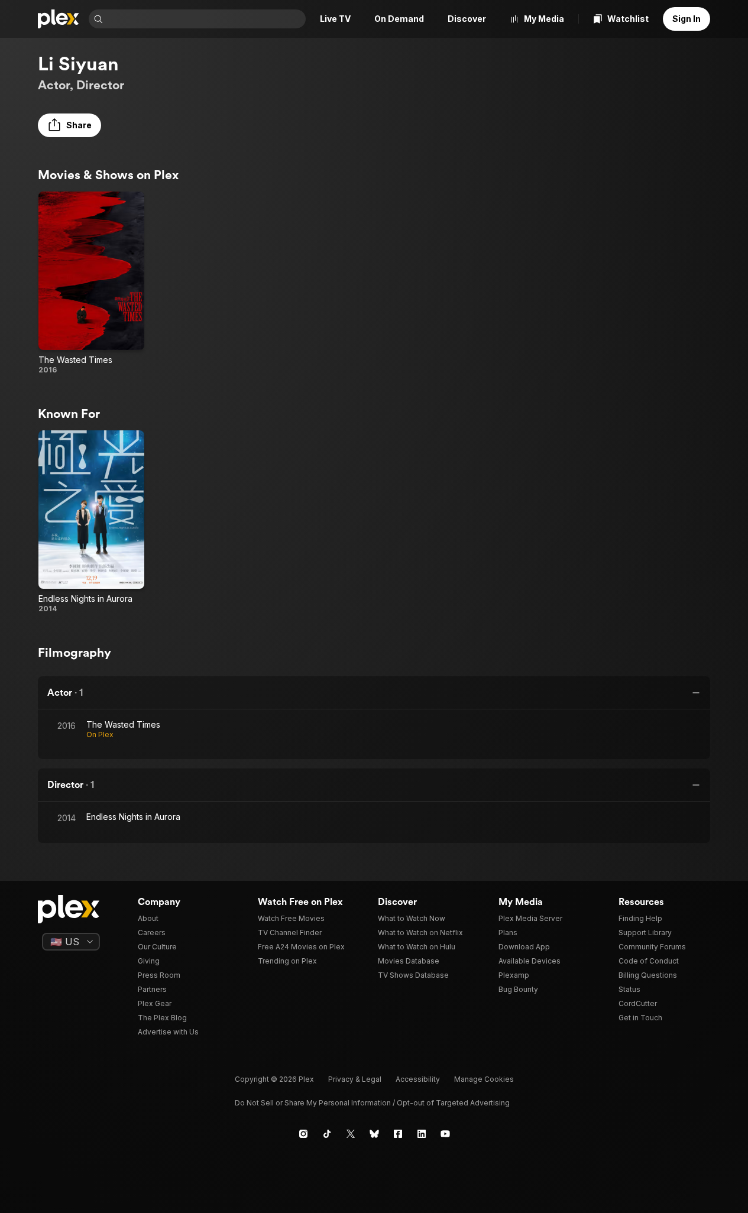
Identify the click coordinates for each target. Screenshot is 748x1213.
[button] (69, 125)
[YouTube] (445, 1134)
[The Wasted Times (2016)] (91, 283)
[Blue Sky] (374, 1134)
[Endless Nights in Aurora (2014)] (91, 522)
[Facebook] (398, 1134)
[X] (350, 1134)
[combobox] (205, 18)
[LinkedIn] (421, 1134)
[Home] (58, 19)
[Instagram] (303, 1134)
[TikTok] (327, 1134)
